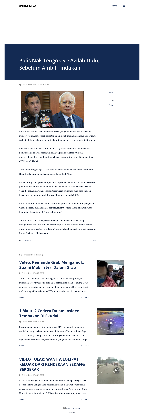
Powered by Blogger (73, 408)
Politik (111, 105)
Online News (27, 6)
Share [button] (111, 93)
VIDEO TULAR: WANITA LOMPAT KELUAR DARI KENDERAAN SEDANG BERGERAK (52, 364)
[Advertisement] (72, 28)
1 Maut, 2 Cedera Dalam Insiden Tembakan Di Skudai (49, 313)
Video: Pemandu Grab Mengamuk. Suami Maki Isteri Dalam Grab (51, 265)
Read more (85, 297)
